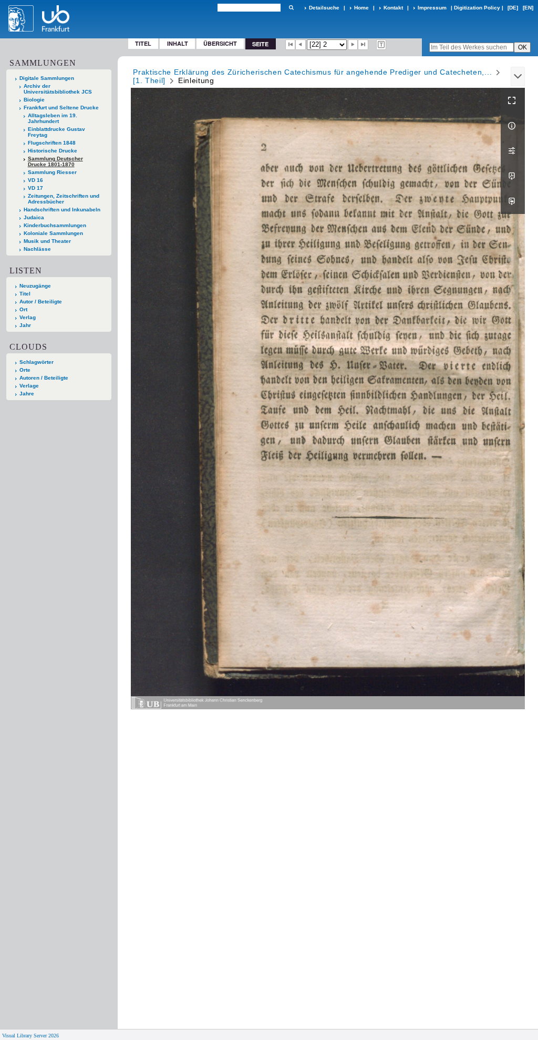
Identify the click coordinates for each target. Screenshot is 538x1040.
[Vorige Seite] (300, 44)
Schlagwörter (36, 362)
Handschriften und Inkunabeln (62, 209)
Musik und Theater (47, 241)
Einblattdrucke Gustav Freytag (56, 132)
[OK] (291, 7)
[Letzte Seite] (363, 44)
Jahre (26, 393)
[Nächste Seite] (353, 44)
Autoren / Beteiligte (43, 378)
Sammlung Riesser (52, 172)
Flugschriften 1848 (52, 143)
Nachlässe (37, 249)
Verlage (29, 386)
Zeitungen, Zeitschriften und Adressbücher (63, 199)
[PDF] (513, 176)
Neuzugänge (35, 286)
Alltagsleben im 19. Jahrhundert (52, 118)
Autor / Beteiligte (40, 301)
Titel (143, 43)
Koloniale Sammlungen (53, 233)
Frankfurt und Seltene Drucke (61, 107)
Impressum (432, 8)
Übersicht (220, 43)
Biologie (34, 100)
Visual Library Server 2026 (30, 1035)
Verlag (27, 317)
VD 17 (35, 188)
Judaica (34, 217)
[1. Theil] (149, 80)
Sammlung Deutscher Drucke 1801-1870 (55, 161)
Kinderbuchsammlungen (55, 225)
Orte (24, 370)
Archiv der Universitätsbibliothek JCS (58, 89)
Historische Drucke (52, 151)
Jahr (25, 325)
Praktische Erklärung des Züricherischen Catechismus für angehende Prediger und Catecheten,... (312, 72)
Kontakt (393, 8)
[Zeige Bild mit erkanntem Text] (381, 44)
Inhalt (177, 43)
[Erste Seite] (290, 44)
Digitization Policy (477, 8)
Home (361, 8)
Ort (23, 309)
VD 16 (35, 180)
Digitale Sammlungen (46, 78)
